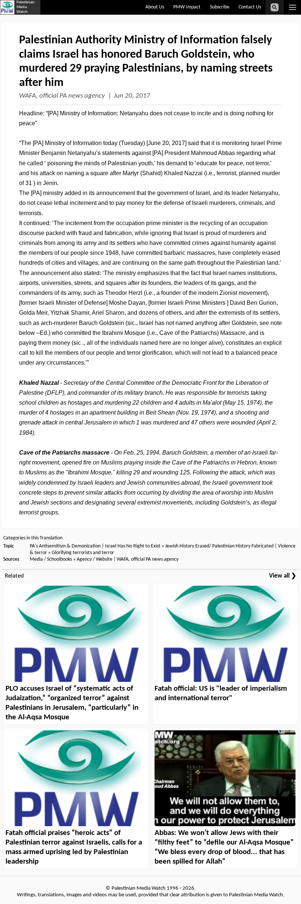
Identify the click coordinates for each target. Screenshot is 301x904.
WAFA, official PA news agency (62, 96)
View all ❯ (282, 576)
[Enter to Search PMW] (274, 7)
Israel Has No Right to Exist (132, 546)
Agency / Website (94, 559)
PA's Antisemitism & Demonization (65, 546)
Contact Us (250, 7)
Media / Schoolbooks (51, 559)
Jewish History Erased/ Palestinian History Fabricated (220, 546)
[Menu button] (292, 7)
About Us (154, 7)
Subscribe (219, 7)
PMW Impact (186, 7)
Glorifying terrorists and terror (83, 553)
